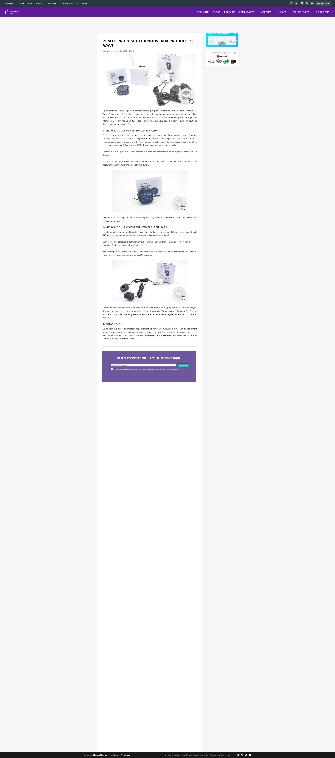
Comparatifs (246, 12)
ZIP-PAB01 (168, 335)
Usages (282, 12)
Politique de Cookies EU (220, 755)
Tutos (216, 12)
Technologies (301, 12)
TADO (21, 3)
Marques (266, 12)
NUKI (84, 3)
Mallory (110, 51)
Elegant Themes (100, 755)
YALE (30, 3)
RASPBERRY (9, 3)
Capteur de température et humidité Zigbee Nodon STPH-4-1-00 (146, 545)
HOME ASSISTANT (70, 3)
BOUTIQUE (323, 12)
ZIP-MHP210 (152, 335)
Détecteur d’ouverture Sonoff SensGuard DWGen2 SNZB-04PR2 (146, 635)
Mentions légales (172, 755)
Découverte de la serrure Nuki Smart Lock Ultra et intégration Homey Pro (147, 455)
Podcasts (229, 12)
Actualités (203, 12)
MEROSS (40, 3)
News (131, 51)
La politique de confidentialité (195, 755)
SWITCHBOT (53, 3)
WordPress (125, 755)
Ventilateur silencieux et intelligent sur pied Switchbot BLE (143, 724)
